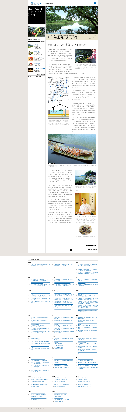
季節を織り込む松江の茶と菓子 (84, 381)
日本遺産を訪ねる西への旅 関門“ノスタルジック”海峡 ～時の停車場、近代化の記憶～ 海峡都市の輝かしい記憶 (64, 295)
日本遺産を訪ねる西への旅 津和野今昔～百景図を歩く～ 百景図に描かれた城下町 (40, 332)
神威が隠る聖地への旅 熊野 (59, 386)
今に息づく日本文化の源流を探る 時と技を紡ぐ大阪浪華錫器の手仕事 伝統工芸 (64, 265)
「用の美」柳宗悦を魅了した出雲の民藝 (38, 398)
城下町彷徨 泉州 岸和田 (35, 339)
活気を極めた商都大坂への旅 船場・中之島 (39, 384)
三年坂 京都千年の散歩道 (59, 396)
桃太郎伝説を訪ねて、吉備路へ (37, 396)
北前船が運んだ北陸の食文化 (84, 377)
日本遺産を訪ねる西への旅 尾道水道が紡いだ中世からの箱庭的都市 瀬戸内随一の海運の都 (88, 299)
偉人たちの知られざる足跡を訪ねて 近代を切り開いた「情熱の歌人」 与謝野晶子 (40, 283)
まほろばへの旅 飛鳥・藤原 (59, 381)
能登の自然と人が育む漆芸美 (60, 377)
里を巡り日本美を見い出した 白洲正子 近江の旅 (63, 359)
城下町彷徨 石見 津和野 (35, 338)
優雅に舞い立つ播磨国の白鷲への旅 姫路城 (39, 379)
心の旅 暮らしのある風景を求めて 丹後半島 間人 (40, 341)
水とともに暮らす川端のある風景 (84, 384)
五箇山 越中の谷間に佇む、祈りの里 (61, 399)
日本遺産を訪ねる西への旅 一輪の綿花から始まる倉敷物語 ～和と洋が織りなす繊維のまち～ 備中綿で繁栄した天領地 (88, 310)
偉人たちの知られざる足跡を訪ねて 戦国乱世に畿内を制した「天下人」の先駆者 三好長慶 (64, 283)
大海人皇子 (56, 362)
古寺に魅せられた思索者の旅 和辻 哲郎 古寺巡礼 (64, 360)
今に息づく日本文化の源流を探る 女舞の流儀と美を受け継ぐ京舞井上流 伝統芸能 (64, 267)
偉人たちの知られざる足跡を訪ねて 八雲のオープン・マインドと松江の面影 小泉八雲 (40, 285)
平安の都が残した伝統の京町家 (60, 379)
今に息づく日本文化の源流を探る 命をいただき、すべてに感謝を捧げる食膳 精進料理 (88, 270)
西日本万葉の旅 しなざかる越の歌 (61, 365)
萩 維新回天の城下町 (58, 398)
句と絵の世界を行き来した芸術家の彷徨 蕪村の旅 (88, 364)
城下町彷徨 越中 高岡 (58, 348)
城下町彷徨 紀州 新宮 (58, 347)
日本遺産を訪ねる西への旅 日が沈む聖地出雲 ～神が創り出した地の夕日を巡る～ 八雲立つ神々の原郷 (64, 305)
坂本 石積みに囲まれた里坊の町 (60, 393)
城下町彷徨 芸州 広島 (58, 345)
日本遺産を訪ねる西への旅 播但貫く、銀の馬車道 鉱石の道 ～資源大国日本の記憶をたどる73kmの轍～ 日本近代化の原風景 (88, 306)
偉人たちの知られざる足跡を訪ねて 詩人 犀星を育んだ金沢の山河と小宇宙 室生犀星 (87, 265)
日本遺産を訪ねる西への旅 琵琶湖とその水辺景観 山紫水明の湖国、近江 (40, 329)
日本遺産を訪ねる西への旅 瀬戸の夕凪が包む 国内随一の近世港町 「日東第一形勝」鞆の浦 (63, 308)
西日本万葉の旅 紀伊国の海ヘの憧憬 (38, 359)
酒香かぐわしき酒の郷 (82, 379)
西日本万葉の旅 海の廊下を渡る (60, 364)
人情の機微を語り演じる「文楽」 (84, 386)
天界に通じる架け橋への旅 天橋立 (37, 381)
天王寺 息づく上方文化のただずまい (38, 393)
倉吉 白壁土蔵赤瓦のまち (59, 401)
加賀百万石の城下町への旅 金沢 (37, 377)
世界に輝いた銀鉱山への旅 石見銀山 (61, 384)
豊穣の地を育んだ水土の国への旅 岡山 (85, 359)
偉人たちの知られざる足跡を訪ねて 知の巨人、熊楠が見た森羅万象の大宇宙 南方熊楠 (64, 285)
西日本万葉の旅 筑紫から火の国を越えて (39, 360)
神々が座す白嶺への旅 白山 (36, 386)
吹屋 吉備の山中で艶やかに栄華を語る (38, 394)
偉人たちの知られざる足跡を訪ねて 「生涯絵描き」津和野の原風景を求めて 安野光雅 (40, 280)
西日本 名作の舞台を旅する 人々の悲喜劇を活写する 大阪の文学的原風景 (40, 363)
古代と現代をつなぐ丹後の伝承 (84, 382)
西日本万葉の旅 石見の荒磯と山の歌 (61, 367)
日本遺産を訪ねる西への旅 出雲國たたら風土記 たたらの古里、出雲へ (39, 326)
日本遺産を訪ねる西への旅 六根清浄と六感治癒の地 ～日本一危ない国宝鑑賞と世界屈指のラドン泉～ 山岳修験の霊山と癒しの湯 (88, 302)
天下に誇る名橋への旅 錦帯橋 (36, 382)
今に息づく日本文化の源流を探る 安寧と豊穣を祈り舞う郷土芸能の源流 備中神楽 (88, 267)
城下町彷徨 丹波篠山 (58, 343)
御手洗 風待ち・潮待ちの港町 (60, 394)
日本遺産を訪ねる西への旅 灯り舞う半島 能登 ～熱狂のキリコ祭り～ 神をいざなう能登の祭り (64, 302)
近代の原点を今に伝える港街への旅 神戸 (86, 360)
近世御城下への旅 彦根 (58, 382)
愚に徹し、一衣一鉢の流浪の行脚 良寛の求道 (87, 365)
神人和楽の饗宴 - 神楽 (35, 399)
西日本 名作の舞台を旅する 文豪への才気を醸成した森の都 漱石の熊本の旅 (40, 368)
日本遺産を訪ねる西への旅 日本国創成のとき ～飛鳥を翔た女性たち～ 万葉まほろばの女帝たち (63, 299)
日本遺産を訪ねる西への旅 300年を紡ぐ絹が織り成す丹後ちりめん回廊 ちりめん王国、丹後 (64, 292)
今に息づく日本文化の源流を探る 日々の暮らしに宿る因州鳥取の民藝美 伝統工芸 (40, 265)
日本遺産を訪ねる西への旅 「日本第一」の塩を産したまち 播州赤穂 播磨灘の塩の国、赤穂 (40, 296)
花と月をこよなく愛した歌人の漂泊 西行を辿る (87, 362)
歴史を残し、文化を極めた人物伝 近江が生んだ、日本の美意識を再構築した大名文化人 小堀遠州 (40, 267)
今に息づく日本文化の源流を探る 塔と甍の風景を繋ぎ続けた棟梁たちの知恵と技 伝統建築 (88, 273)
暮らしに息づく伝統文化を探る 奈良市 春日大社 (87, 325)
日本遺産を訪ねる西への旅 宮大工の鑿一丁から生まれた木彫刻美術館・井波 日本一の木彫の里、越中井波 (40, 293)
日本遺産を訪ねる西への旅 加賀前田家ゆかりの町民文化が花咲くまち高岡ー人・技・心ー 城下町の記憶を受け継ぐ (88, 293)
